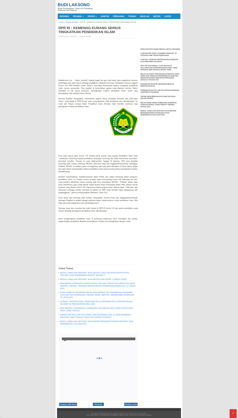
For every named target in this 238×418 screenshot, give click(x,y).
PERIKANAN (118, 16)
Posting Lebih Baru (68, 404)
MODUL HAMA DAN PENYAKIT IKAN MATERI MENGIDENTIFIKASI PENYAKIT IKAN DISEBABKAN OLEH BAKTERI (158, 113)
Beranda (64, 16)
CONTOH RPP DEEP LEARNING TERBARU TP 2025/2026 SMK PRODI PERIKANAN (158, 54)
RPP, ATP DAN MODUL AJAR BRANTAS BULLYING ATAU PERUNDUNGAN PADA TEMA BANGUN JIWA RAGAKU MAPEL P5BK (159, 68)
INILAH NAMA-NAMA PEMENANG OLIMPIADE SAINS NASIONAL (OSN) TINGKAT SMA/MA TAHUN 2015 (158, 105)
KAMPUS (105, 16)
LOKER (167, 16)
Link (138, 413)
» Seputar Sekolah (85, 36)
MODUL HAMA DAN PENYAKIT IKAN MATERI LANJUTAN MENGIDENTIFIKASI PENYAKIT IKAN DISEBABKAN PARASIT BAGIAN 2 (94, 274)
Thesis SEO (133, 415)
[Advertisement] (98, 59)
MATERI (156, 16)
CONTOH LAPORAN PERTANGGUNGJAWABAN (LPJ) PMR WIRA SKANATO (159, 60)
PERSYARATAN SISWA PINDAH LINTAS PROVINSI (160, 49)
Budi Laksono (74, 4)
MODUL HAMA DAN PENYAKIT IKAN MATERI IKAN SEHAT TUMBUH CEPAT (93, 279)
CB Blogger (113, 415)
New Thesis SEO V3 (93, 415)
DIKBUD (92, 16)
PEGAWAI (78, 16)
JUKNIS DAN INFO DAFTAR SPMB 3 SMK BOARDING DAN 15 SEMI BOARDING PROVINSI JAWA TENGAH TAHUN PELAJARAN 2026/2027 (95, 316)
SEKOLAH (144, 16)
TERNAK (132, 16)
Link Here (143, 413)
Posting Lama (131, 404)
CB (1, 417)
